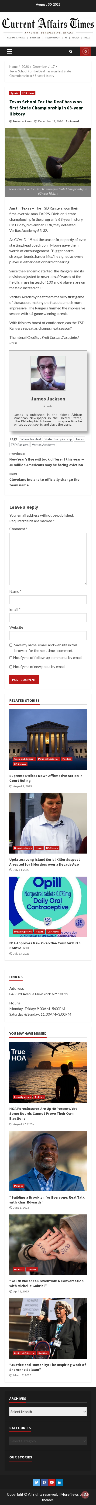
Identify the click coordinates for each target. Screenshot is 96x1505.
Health (40, 931)
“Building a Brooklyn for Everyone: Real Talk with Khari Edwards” (48, 1161)
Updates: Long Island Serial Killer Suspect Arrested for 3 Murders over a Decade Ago (48, 823)
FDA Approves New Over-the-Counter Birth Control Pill (48, 907)
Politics (66, 758)
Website (16, 627)
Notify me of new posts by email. (39, 666)
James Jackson (22, 121)
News (39, 848)
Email (15, 609)
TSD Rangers (19, 445)
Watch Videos (85, 51)
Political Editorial (48, 758)
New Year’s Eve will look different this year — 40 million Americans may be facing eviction (46, 459)
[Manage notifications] (85, 1494)
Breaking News (23, 848)
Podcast (19, 1269)
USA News (28, 93)
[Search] (70, 51)
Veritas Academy (43, 445)
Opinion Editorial (24, 758)
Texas (79, 439)
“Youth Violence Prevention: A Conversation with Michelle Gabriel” (48, 1244)
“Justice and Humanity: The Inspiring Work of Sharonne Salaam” (48, 1328)
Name (15, 591)
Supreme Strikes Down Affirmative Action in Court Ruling (48, 739)
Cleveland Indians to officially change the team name (44, 479)
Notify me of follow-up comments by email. (47, 657)
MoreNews (69, 1494)
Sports (14, 93)
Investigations (22, 1097)
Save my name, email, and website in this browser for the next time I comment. (45, 648)
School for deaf (31, 439)
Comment (18, 528)
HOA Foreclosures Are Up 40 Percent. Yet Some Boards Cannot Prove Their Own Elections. (48, 1072)
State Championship (58, 439)
